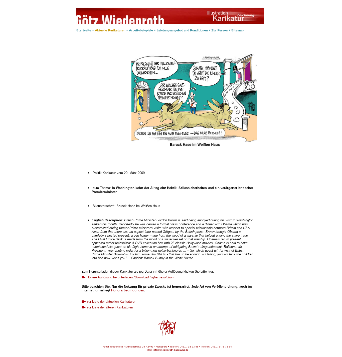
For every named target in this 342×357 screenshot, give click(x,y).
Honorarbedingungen (127, 290)
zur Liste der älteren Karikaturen (110, 307)
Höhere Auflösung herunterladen (130, 277)
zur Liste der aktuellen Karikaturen (111, 301)
